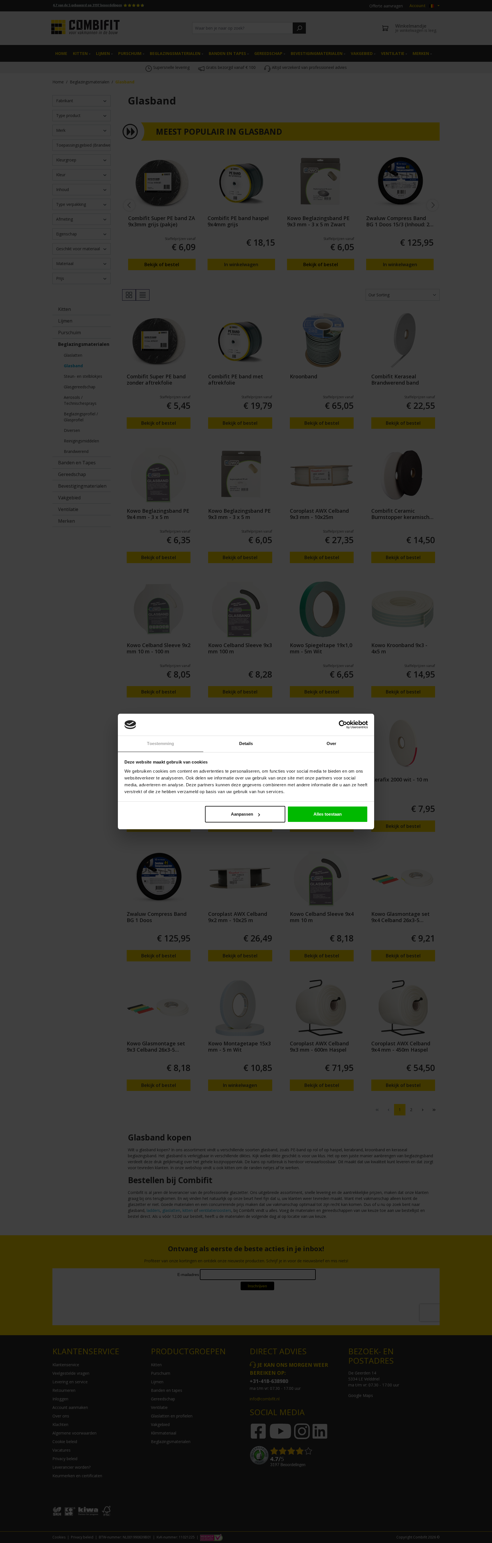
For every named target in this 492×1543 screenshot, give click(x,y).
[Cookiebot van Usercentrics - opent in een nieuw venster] (343, 725)
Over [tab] (331, 743)
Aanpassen (242, 814)
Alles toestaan (327, 814)
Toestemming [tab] (160, 743)
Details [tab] (246, 743)
